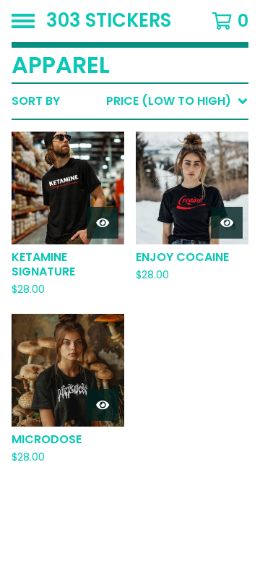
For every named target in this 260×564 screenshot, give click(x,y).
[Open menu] (23, 21)
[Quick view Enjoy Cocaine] (227, 223)
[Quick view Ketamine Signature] (102, 223)
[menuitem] (130, 101)
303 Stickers (108, 21)
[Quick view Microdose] (102, 405)
